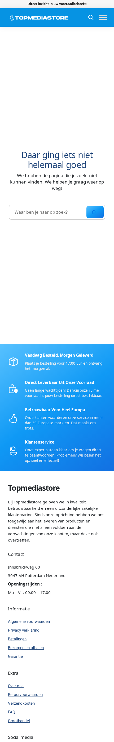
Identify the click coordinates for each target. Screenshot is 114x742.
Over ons (16, 686)
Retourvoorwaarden (25, 695)
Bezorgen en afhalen (26, 648)
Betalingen (17, 639)
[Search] (94, 212)
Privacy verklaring (23, 630)
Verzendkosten (21, 703)
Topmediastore (33, 487)
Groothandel (19, 721)
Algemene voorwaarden (29, 621)
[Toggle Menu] (103, 17)
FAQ (11, 712)
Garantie (15, 656)
